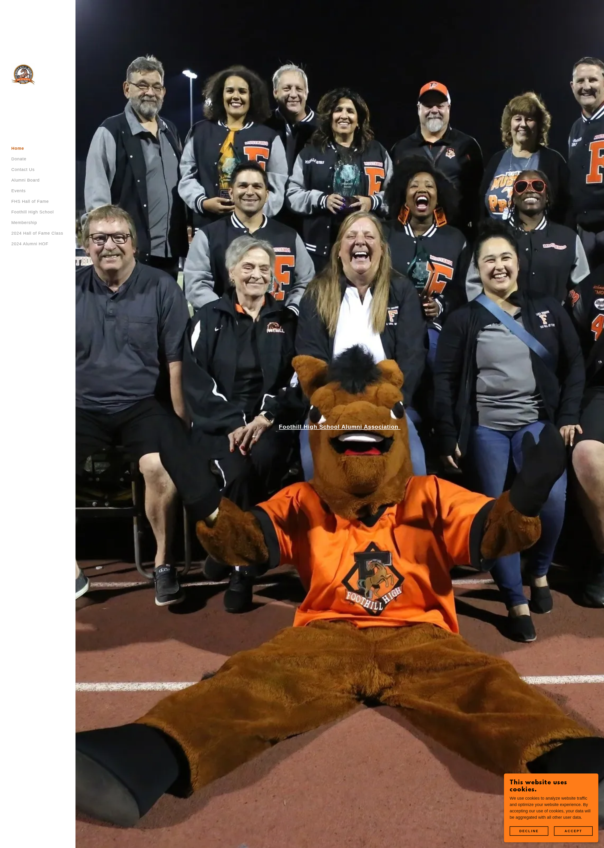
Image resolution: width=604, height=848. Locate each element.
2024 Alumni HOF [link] (29, 243)
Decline (529, 831)
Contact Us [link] (23, 169)
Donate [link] (18, 159)
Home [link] (17, 148)
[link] (23, 74)
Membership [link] (24, 222)
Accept (573, 831)
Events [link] (18, 190)
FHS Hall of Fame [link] (30, 201)
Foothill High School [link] (32, 212)
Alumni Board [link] (25, 180)
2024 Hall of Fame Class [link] (37, 233)
